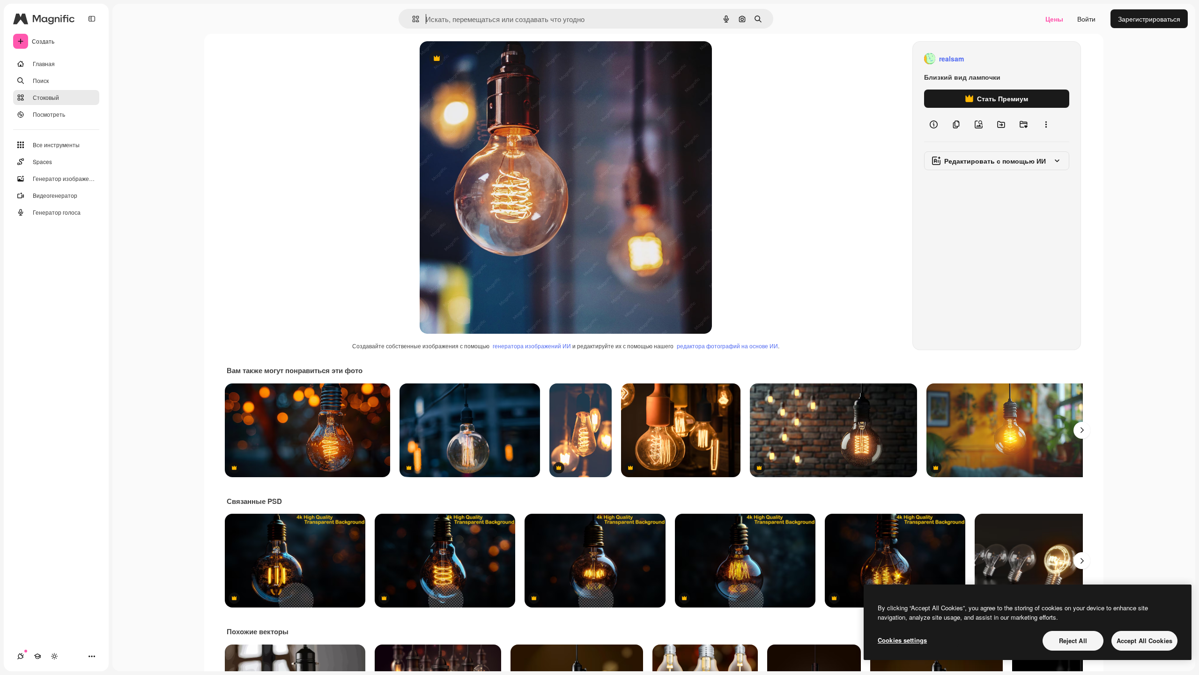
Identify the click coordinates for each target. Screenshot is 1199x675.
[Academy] (37, 656)
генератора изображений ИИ (532, 346)
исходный (482, 59)
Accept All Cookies (1144, 640)
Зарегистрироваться (1149, 18)
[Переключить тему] (54, 656)
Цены (1054, 18)
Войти (1086, 18)
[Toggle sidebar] (91, 18)
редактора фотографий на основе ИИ (727, 346)
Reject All (1073, 640)
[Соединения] (20, 656)
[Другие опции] (1045, 124)
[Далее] (1081, 430)
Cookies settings (902, 640)
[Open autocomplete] (412, 18)
